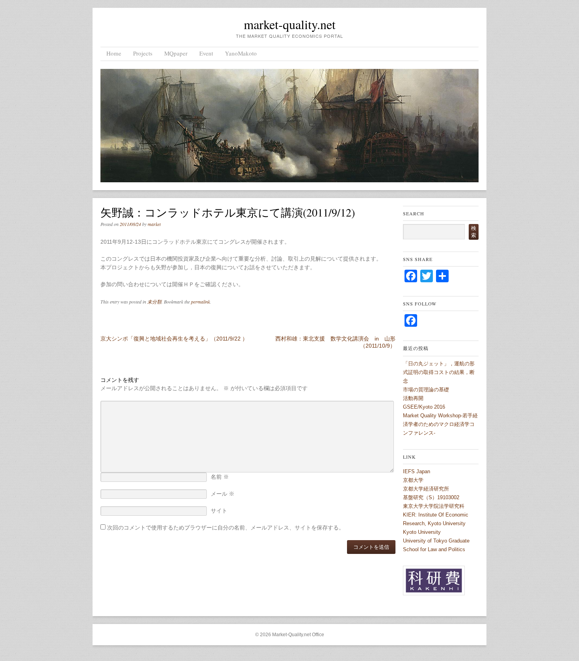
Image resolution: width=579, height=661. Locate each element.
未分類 (154, 301)
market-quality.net (290, 24)
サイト (219, 510)
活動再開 (413, 398)
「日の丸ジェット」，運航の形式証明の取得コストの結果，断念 (439, 372)
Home (113, 53)
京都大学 (413, 480)
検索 (473, 231)
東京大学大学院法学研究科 (433, 506)
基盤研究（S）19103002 (431, 497)
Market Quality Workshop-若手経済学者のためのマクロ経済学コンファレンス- (440, 424)
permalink (200, 301)
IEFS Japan (416, 471)
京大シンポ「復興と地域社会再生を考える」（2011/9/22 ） (174, 338)
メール (222, 494)
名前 (220, 477)
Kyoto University (422, 532)
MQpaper (175, 53)
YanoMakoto (241, 53)
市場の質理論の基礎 (426, 390)
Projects (142, 53)
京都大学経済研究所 (426, 489)
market (154, 224)
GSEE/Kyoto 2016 (424, 407)
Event (206, 53)
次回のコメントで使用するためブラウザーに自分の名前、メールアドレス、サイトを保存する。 (225, 527)
